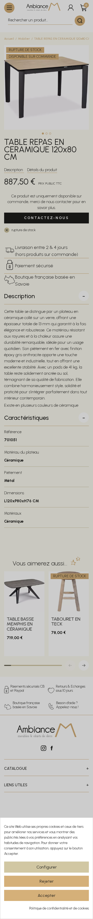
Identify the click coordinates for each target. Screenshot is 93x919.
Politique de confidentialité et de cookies (59, 908)
